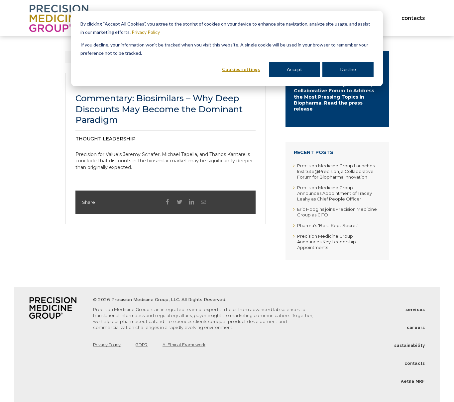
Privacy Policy (146, 32)
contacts (414, 363)
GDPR (142, 345)
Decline (348, 69)
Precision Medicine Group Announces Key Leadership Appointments (326, 241)
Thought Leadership (105, 139)
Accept (294, 69)
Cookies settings (241, 69)
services (415, 309)
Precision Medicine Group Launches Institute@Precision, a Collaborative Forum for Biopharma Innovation (336, 171)
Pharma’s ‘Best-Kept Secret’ (327, 225)
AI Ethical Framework (184, 345)
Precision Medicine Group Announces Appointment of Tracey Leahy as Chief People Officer (334, 193)
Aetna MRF (413, 381)
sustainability (409, 345)
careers (416, 327)
